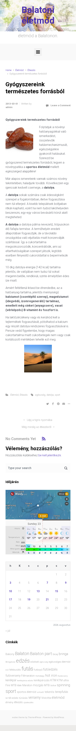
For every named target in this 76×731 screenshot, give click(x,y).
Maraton (27, 685)
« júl (8, 630)
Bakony (10, 654)
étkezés (18, 702)
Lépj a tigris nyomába (39, 420)
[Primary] (38, 52)
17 (10, 599)
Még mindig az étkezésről (36, 427)
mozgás (38, 685)
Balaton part (41, 653)
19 (28, 599)
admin (9, 107)
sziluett (40, 692)
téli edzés (13, 698)
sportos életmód (26, 691)
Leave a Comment (60, 105)
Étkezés (31, 70)
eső (7, 670)
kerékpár (11, 680)
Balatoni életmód (38, 15)
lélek (19, 685)
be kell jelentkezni (49, 455)
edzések (34, 661)
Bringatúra (10, 662)
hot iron (51, 675)
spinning (63, 685)
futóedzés (50, 669)
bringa (63, 654)
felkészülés (15, 669)
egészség (44, 662)
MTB (47, 685)
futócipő (38, 669)
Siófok (53, 685)
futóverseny (13, 675)
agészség (40, 394)
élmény (9, 702)
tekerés (49, 692)
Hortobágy (39, 676)
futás (27, 669)
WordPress (59, 717)
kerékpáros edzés (25, 680)
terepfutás (61, 692)
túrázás (23, 698)
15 (56, 591)
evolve (15, 717)
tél (7, 698)
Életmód (19, 70)
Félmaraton (28, 675)
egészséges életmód (59, 661)
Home (8, 70)
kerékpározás (42, 680)
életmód (58, 697)
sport (57, 394)
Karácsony (63, 676)
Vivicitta (46, 697)
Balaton (22, 653)
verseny (34, 697)
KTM (53, 680)
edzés (23, 661)
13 (38, 591)
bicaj (55, 654)
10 (10, 591)
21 (47, 599)
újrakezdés (28, 702)
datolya (50, 394)
